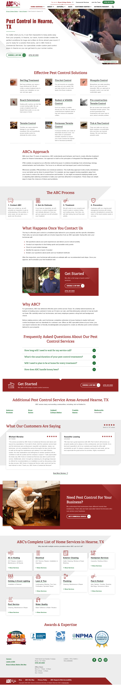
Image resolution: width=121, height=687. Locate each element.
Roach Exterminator (30, 100)
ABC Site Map (29, 680)
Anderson (9, 410)
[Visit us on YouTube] (100, 660)
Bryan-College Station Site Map (16, 665)
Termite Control (28, 123)
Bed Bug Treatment (29, 80)
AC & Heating (14, 558)
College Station (56, 412)
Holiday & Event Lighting (19, 581)
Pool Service (13, 604)
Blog (70, 7)
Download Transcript (110, 62)
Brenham (9, 412)
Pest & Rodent (23, 11)
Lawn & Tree (41, 581)
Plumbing (67, 581)
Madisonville (98, 410)
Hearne (75, 412)
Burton (30, 412)
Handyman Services (99, 558)
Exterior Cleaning (71, 558)
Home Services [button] (37, 7)
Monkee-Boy (65, 683)
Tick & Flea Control (99, 123)
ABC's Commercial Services (77, 516)
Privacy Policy (42, 680)
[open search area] (113, 7)
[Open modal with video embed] (90, 37)
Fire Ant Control (63, 80)
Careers (8, 659)
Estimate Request (101, 7)
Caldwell (53, 410)
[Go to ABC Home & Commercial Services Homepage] (11, 681)
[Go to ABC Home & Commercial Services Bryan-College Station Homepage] (13, 4)
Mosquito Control (99, 80)
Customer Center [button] (82, 7)
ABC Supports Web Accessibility (61, 680)
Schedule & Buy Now (14, 55)
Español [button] (60, 7)
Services (14, 568)
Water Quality (42, 604)
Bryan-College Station (61, 2)
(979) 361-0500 (108, 2)
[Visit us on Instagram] (106, 660)
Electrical (40, 558)
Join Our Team (96, 2)
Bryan (30, 410)
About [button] (49, 7)
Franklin (75, 410)
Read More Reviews (59, 473)
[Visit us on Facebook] (94, 660)
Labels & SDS (10, 662)
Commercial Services (82, 2)
